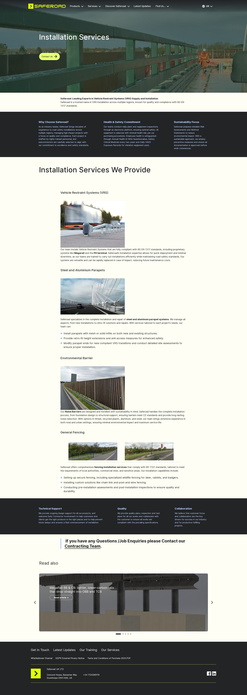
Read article (61, 597)
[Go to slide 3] (125, 633)
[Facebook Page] (209, 673)
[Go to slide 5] (130, 633)
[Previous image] (35, 602)
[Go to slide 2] (122, 633)
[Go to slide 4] (128, 633)
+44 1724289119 (91, 675)
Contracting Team (82, 546)
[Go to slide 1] (118, 633)
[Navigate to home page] (47, 6)
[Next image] (212, 602)
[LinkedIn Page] (214, 673)
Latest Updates (142, 6)
